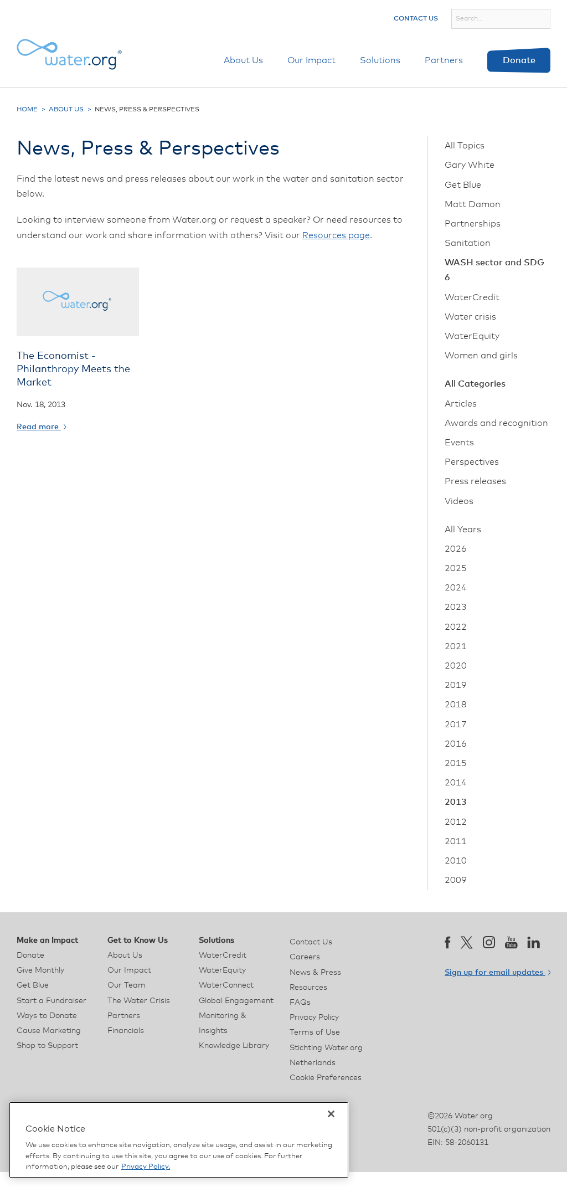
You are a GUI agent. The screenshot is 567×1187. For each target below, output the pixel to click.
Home (27, 109)
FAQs (300, 1002)
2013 (456, 802)
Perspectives (472, 462)
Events (459, 442)
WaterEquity (472, 336)
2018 (456, 704)
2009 (456, 880)
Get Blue (463, 185)
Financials (125, 1031)
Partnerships (473, 223)
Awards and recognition (496, 423)
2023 (456, 607)
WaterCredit (472, 297)
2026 (456, 548)
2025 (456, 568)
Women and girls (481, 355)
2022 (456, 627)
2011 (456, 841)
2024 (456, 587)
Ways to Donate (47, 1016)
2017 (456, 724)
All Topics (464, 145)
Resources (308, 987)
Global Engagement (236, 1001)
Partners (444, 60)
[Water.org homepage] (69, 54)
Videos (459, 501)
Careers (305, 957)
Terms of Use (315, 1032)
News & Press (315, 973)
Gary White (469, 165)
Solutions (380, 60)
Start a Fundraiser (51, 1001)
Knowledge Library (234, 1046)
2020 (456, 665)
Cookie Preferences (326, 1078)
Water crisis (470, 316)
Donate (519, 60)
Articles (461, 403)
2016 (456, 743)
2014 (456, 782)
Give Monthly (40, 970)
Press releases (475, 481)
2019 (456, 685)
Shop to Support (47, 1046)
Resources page (336, 235)
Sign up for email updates (495, 973)
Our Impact (311, 60)
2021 (456, 646)
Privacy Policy (314, 1017)
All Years (463, 529)
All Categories (475, 383)
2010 (456, 860)
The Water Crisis (138, 1001)
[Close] (331, 1114)
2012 (456, 822)
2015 (456, 763)
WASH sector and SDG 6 (494, 270)
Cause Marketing (49, 1031)
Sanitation (468, 243)
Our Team (126, 985)
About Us (243, 60)
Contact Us (416, 19)
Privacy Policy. (145, 1166)
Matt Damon (473, 204)
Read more (39, 427)
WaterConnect (226, 985)
